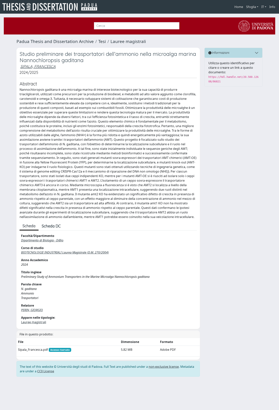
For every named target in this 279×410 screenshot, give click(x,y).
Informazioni (220, 53)
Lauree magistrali (128, 41)
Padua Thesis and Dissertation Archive (55, 41)
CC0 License (45, 371)
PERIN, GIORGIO (32, 310)
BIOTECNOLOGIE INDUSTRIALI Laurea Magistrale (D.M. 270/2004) (65, 252)
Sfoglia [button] (251, 7)
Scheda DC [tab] (51, 226)
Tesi (102, 41)
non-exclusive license (164, 367)
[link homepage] (51, 6)
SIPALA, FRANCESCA (38, 66)
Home (238, 7)
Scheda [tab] (29, 225)
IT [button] (262, 7)
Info (272, 7)
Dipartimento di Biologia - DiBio (42, 240)
